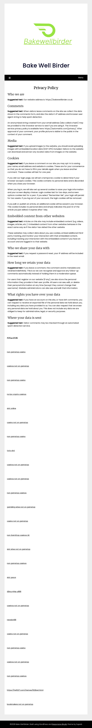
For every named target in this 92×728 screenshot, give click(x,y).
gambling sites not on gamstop (21, 507)
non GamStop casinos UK (18, 535)
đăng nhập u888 (14, 591)
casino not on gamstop (17, 422)
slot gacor (11, 577)
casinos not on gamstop (18, 366)
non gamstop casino (16, 352)
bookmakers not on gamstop (20, 704)
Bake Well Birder (46, 65)
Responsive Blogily (59, 724)
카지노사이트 (12, 338)
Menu (80, 77)
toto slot (11, 450)
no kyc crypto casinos (16, 394)
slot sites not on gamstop (18, 549)
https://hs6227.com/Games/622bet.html (25, 690)
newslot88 (11, 619)
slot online (11, 408)
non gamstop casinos (16, 493)
